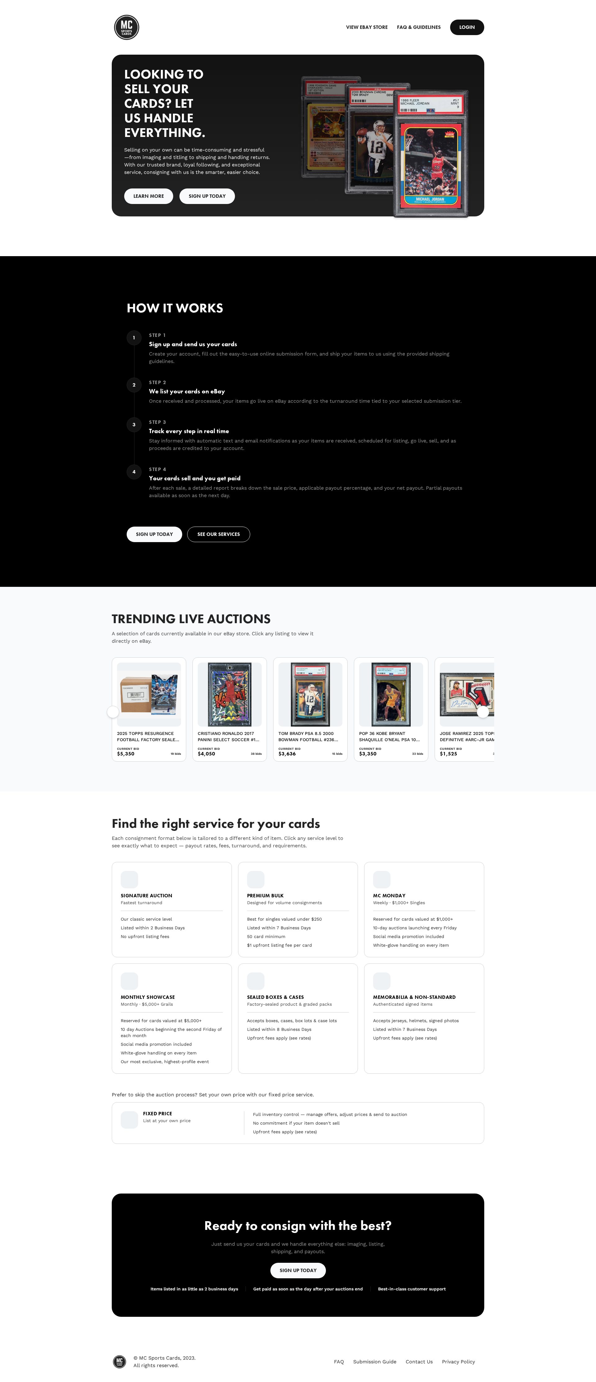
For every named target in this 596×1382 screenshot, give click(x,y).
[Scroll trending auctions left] (113, 712)
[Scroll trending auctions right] (483, 712)
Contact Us (419, 1362)
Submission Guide (374, 1362)
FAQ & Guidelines (419, 27)
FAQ (339, 1362)
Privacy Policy (458, 1362)
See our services (218, 534)
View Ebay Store (367, 27)
